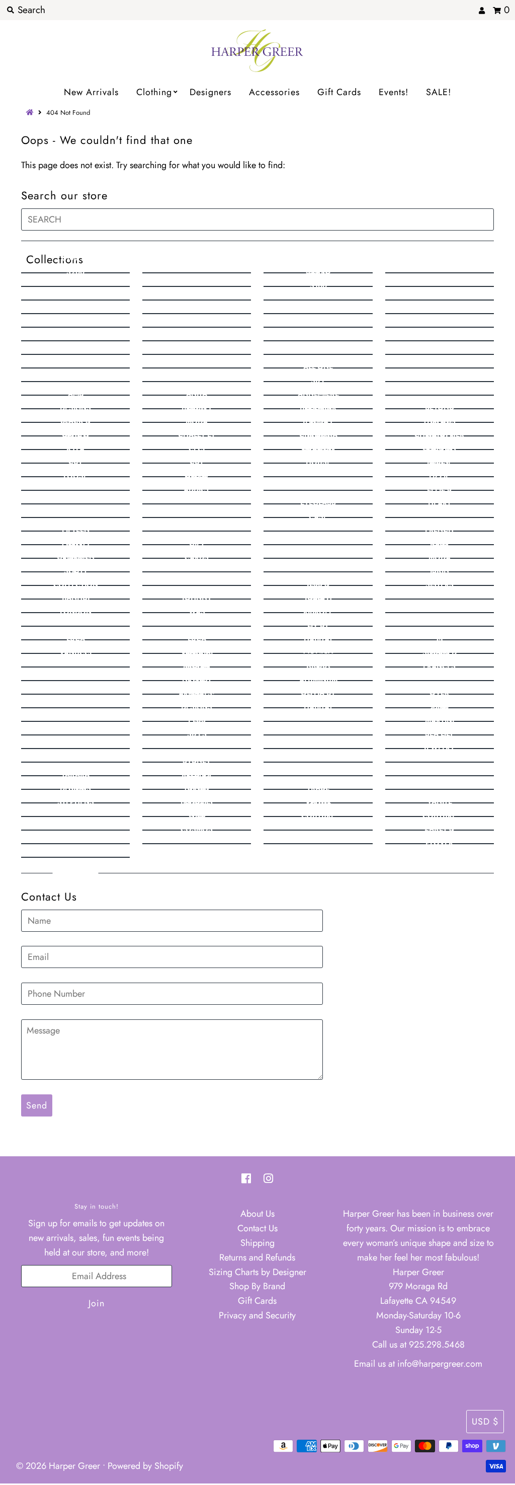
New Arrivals (91, 92)
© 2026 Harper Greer (58, 1465)
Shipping (257, 1242)
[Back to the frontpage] (31, 112)
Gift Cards (339, 92)
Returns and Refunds (257, 1257)
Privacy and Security (257, 1315)
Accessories (274, 92)
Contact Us (257, 1228)
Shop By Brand (257, 1286)
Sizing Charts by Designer (257, 1272)
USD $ (485, 1421)
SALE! (438, 92)
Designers (210, 92)
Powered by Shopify (145, 1465)
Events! (393, 92)
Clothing (154, 92)
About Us (257, 1213)
